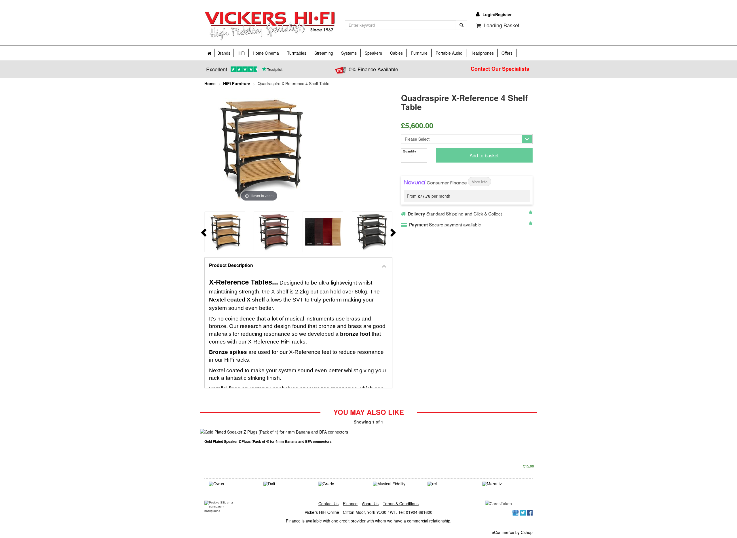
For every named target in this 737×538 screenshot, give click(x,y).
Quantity (409, 151)
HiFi (241, 53)
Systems (349, 53)
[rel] (450, 484)
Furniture (419, 53)
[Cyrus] (231, 484)
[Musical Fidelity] (395, 484)
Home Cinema (266, 53)
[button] (298, 265)
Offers (507, 53)
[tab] (298, 265)
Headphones (482, 53)
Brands (223, 53)
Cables (396, 53)
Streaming (323, 53)
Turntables (296, 53)
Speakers (373, 53)
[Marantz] (505, 484)
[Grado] (341, 484)
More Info (479, 181)
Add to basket (484, 155)
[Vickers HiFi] (269, 26)
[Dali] (286, 484)
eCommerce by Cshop (512, 532)
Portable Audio (449, 53)
